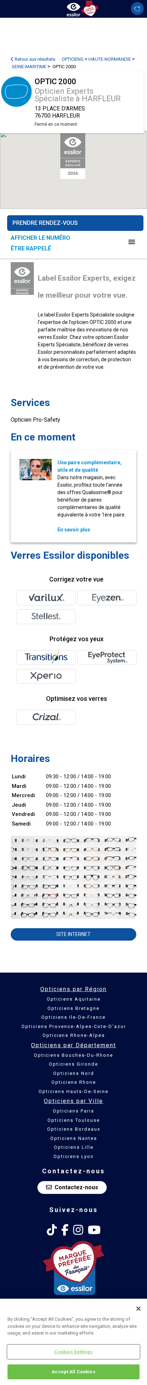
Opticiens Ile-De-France (73, 1017)
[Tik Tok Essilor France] (52, 1230)
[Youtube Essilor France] (94, 1230)
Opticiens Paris (73, 1111)
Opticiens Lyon (74, 1156)
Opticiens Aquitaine (74, 999)
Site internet (73, 934)
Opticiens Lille (73, 1147)
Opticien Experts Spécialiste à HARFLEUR (78, 95)
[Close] (138, 1308)
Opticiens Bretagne (73, 1008)
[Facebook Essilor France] (65, 1230)
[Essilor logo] (73, 8)
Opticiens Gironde (73, 1064)
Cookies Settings (73, 1351)
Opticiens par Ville (73, 1101)
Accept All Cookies (73, 1371)
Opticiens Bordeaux (73, 1129)
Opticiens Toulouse (73, 1120)
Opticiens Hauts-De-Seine (73, 1091)
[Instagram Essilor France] (78, 1230)
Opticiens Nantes (73, 1138)
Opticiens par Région (73, 989)
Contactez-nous (76, 1187)
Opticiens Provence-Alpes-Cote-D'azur (73, 1026)
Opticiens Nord (73, 1073)
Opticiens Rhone (73, 1082)
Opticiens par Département (73, 1045)
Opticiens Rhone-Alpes (73, 1035)
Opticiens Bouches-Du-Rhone (73, 1055)
